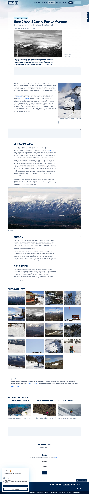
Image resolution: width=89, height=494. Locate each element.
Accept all (15, 485)
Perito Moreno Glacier (23, 98)
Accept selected (15, 489)
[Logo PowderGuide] (13, 3)
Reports (44, 2)
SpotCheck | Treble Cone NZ (18, 401)
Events (58, 2)
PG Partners (40, 492)
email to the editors (32, 383)
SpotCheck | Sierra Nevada (43, 401)
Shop (64, 2)
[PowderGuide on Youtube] (88, 18)
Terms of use (62, 492)
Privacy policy (76, 492)
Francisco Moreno (18, 96)
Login (44, 473)
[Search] (77, 3)
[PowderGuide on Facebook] (88, 13)
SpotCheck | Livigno (65, 401)
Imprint (69, 492)
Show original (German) (17, 386)
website (49, 150)
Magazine (51, 2)
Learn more (5, 475)
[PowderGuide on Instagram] (88, 16)
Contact (32, 492)
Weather (37, 2)
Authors (47, 492)
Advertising (54, 492)
